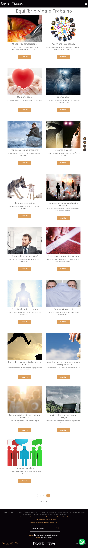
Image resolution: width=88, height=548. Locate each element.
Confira (25, 57)
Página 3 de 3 (44, 501)
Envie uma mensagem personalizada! (44, 519)
